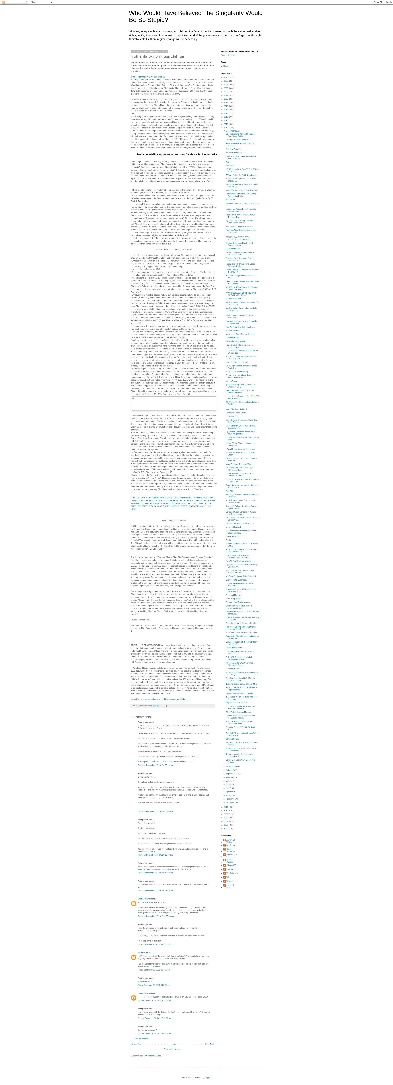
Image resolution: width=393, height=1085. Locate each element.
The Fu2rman (232, 873)
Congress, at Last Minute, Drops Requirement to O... (239, 376)
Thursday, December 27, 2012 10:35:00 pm (156, 916)
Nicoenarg (142, 952)
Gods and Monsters (234, 595)
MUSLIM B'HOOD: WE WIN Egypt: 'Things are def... (240, 469)
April (228, 792)
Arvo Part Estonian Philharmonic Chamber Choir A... (239, 723)
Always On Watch (230, 841)
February (230, 799)
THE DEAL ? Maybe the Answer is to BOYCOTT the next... (241, 707)
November (230, 766)
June (228, 784)
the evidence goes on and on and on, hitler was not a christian (158, 699)
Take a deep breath (234, 648)
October (229, 770)
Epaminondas (231, 855)
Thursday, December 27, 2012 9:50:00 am (155, 873)
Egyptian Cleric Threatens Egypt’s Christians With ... (240, 259)
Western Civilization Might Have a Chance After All (240, 253)
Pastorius (230, 869)
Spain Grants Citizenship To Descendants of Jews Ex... (238, 556)
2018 (226, 106)
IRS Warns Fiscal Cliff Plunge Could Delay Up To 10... (241, 590)
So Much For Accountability (237, 372)
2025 (226, 81)
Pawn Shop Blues (233, 599)
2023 (226, 88)
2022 (226, 92)
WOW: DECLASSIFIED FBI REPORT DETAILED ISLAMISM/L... (241, 294)
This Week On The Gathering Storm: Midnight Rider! (241, 628)
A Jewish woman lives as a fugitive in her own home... (241, 749)
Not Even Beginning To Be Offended (241, 576)
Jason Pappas (229, 861)
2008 (226, 818)
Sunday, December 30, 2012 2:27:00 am (154, 1000)
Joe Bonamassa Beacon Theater (239, 693)
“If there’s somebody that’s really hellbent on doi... (239, 755)
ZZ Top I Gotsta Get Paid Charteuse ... (242, 175)
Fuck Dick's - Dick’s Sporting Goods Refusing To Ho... (240, 265)
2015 (226, 117)
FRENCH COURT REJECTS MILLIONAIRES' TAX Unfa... (238, 238)
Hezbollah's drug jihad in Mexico (239, 226)
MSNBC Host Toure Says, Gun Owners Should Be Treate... (242, 288)
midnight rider (230, 886)
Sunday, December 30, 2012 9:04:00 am (154, 1033)
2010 (226, 811)
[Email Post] (165, 706)
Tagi (227, 162)
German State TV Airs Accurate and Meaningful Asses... (240, 717)
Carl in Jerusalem (230, 850)
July (228, 781)
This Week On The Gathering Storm (240, 327)
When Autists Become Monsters (239, 712)
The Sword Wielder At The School (240, 524)
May (228, 788)
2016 (226, 113)
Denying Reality (232, 739)
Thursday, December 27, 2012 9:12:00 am (155, 855)
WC (228, 877)
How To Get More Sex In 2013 (238, 140)
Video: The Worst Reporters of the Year (242, 190)
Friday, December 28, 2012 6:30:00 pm (154, 985)
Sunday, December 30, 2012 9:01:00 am (154, 1018)
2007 (226, 821)
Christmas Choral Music (236, 413)
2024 (226, 85)
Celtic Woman (232, 381)
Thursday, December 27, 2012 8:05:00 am (155, 811)
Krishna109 (231, 865)
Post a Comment (141, 1039)
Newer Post (136, 1044)
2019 (226, 102)
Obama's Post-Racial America (238, 602)
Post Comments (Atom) (151, 1056)
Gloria (228, 540)
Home (173, 1044)
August (229, 777)
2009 (226, 814)
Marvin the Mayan (233, 536)
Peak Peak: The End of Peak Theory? (241, 633)
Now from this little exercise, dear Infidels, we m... (239, 346)
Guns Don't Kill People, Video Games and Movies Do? (241, 550)
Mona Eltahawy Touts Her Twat (238, 464)
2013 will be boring (234, 153)
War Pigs (229, 491)
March (229, 795)
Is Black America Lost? (235, 330)
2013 (226, 124)
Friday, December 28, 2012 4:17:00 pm (154, 970)
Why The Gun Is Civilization (237, 703)
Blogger (207, 1078)
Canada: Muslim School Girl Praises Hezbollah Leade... (241, 513)
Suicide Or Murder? (234, 299)
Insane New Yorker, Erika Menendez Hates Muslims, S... (241, 210)
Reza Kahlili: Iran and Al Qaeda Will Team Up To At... (240, 216)
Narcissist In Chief (233, 527)
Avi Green (230, 845)
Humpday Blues (232, 338)
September (231, 774)
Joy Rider (230, 166)
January (229, 802)
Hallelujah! (230, 200)
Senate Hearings (228, 55)
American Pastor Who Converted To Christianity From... (240, 664)
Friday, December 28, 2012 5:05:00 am (154, 944)
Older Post (209, 1044)
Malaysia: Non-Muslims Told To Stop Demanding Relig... (241, 195)
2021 (226, 95)
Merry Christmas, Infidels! (236, 409)
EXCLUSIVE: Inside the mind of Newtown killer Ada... (239, 658)
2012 (226, 128)
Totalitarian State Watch (235, 341)
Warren (229, 881)
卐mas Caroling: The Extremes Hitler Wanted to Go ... (241, 386)
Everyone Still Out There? (236, 580)
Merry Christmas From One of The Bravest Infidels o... (240, 391)
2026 (226, 77)
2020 (226, 99)
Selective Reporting (234, 149)
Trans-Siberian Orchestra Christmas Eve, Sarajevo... (241, 427)
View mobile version (172, 1049)
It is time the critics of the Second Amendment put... (239, 244)
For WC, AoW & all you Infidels (238, 561)
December (230, 131)
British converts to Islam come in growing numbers (239, 607)
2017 (226, 110)
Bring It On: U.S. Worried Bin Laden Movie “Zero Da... (240, 571)
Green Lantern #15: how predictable (241, 623)
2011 (226, 807)
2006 (226, 825)
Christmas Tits (231, 416)
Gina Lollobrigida (233, 249)
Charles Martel (144, 899)
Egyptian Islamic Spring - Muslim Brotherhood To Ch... (239, 222)
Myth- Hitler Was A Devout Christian (240, 334)
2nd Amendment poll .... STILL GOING (241, 684)
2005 (226, 828)
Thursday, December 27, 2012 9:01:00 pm (155, 891)
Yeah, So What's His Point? (237, 362)
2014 (226, 120)
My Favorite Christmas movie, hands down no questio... (241, 433)
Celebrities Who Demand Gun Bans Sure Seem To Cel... (240, 135)
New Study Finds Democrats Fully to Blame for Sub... (241, 532)
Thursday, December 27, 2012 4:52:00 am (155, 765)
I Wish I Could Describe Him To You (240, 449)
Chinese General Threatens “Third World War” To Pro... (240, 475)
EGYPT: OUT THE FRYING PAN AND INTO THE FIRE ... (241, 357)
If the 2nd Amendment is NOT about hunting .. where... (240, 679)
